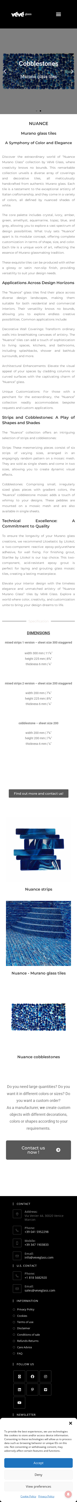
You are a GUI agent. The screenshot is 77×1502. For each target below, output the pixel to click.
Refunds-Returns (27, 1341)
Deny (38, 1474)
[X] (19, 1376)
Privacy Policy (46, 1496)
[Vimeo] (45, 1389)
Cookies (22, 1316)
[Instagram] (45, 1376)
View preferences (38, 1486)
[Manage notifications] (68, 1494)
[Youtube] (19, 1402)
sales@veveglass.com (40, 1290)
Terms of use (25, 1322)
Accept (38, 1463)
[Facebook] (32, 1376)
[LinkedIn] (19, 1389)
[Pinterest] (32, 1389)
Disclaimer (23, 1328)
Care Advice (24, 1347)
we (42, 1107)
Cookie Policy (28, 1496)
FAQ (19, 1353)
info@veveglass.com (39, 1257)
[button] (70, 1423)
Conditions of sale (28, 1335)
